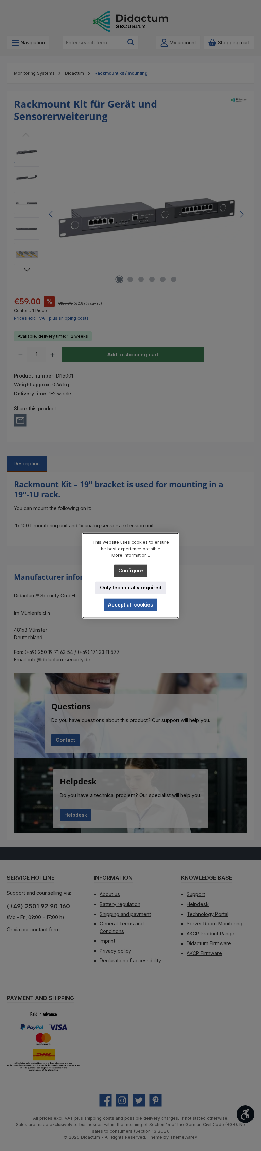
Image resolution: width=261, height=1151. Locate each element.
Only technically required (130, 587)
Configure (130, 570)
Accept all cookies (130, 605)
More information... (130, 555)
